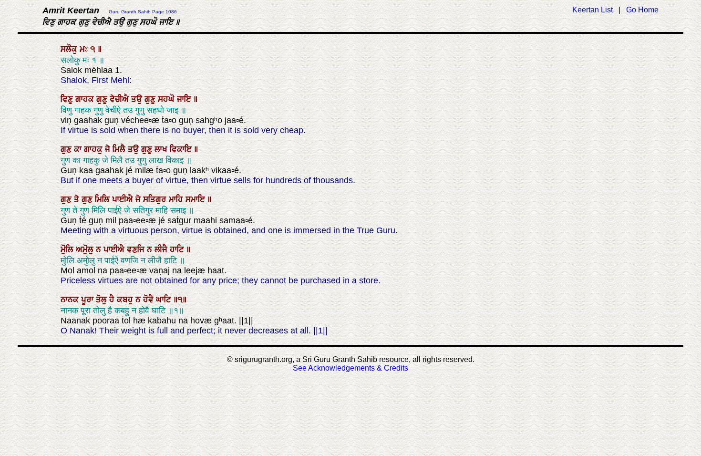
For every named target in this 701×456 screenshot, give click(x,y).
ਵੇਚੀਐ (120, 99)
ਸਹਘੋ (167, 99)
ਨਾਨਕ (71, 299)
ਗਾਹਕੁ (94, 149)
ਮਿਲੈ (120, 149)
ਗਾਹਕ (85, 99)
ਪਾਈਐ (123, 199)
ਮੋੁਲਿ (68, 249)
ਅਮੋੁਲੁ (86, 249)
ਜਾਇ (185, 99)
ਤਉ (137, 99)
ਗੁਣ (67, 149)
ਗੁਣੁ (103, 99)
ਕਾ (79, 149)
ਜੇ (109, 149)
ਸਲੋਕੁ (70, 49)
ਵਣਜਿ (137, 249)
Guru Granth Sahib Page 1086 (143, 11)
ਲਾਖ (162, 149)
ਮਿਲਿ (103, 199)
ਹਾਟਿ (178, 249)
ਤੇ (78, 199)
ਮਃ (85, 49)
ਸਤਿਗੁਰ (156, 199)
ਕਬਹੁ (126, 299)
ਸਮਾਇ (196, 199)
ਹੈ (113, 299)
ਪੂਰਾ (88, 299)
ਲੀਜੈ (162, 249)
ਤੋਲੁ (102, 299)
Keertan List (592, 10)
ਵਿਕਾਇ (182, 149)
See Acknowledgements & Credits (350, 368)
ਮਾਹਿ (177, 199)
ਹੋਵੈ (149, 299)
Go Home (642, 10)
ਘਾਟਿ (165, 299)
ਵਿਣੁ (68, 99)
